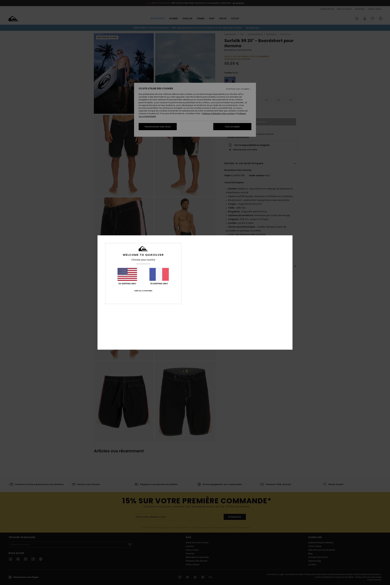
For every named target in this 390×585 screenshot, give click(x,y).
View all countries (143, 290)
